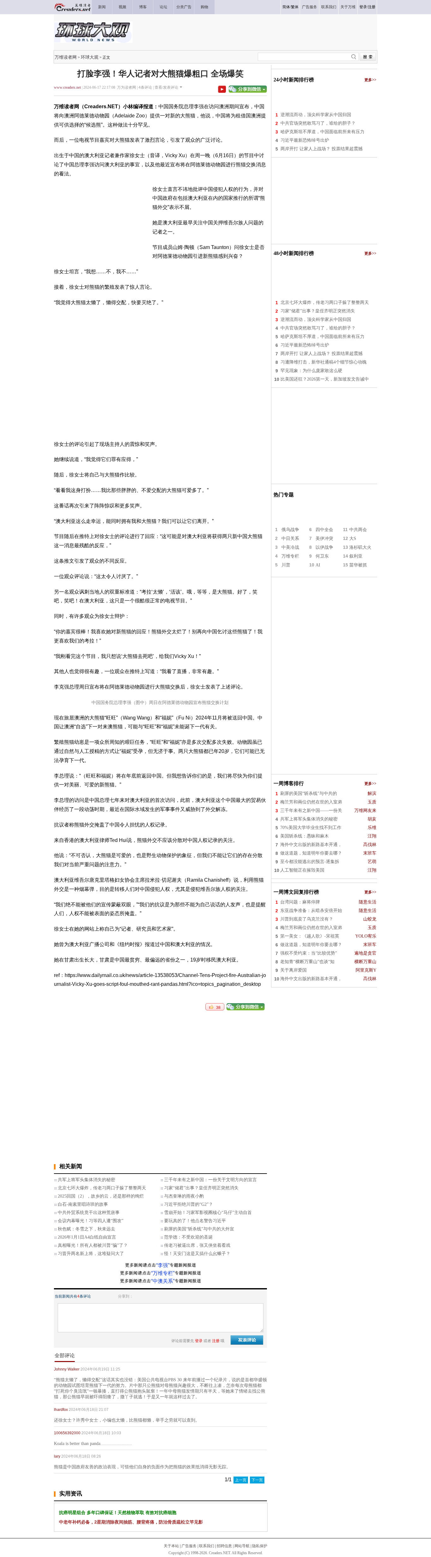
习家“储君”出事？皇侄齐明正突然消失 (201, 1188)
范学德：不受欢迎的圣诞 (188, 1237)
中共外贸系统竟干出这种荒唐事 (89, 1212)
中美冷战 (290, 547)
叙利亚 (356, 556)
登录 (363, 7)
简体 (286, 7)
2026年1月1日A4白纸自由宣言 (87, 1237)
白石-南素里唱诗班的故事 (83, 1204)
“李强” (162, 1265)
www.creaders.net (67, 87)
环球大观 (89, 57)
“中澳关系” (162, 1281)
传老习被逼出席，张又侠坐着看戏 (197, 1245)
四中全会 (324, 529)
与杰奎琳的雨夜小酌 (184, 1196)
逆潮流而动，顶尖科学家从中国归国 (315, 114)
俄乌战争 (290, 529)
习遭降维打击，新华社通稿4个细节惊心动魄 (323, 362)
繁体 (294, 7)
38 (217, 1007)
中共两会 (358, 529)
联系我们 (206, 1546)
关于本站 (171, 1546)
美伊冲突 (324, 538)
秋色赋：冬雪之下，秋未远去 (86, 1229)
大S (352, 538)
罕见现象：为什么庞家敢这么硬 (311, 370)
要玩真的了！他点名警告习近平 (195, 1220)
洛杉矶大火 (360, 547)
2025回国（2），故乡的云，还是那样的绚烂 (101, 1196)
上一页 (240, 1480)
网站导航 (242, 1546)
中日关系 (290, 538)
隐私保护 (259, 1546)
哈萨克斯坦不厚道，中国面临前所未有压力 (322, 131)
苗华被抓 (358, 565)
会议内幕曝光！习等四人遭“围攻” (90, 1220)
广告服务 (189, 1546)
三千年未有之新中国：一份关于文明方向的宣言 (210, 1179)
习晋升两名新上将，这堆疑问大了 (91, 1253)
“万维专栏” (162, 1273)
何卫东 (322, 556)
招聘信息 (224, 1546)
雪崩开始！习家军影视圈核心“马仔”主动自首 (208, 1212)
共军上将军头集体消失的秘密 (86, 1179)
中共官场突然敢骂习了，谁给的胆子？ (318, 123)
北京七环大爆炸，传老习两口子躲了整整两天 (102, 1188)
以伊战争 (324, 547)
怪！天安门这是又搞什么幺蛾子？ (197, 1253)
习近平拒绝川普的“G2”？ (188, 1204)
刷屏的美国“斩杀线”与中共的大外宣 (199, 1229)
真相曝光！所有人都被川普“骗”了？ (93, 1245)
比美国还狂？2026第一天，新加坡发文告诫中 (324, 379)
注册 (371, 7)
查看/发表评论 (166, 87)
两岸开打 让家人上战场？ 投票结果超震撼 (321, 148)
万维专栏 (290, 556)
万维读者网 (66, 57)
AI (318, 565)
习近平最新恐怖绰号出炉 (304, 140)
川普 (285, 565)
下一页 (257, 1480)
